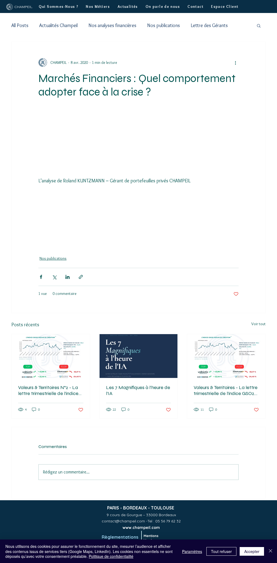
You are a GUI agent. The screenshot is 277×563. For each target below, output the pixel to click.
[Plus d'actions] (235, 62)
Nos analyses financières (112, 25)
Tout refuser (221, 551)
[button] (58, 6)
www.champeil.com (141, 527)
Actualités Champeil (58, 25)
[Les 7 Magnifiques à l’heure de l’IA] (139, 356)
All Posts (19, 25)
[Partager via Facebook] (41, 276)
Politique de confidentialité (111, 556)
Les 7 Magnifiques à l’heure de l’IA (138, 390)
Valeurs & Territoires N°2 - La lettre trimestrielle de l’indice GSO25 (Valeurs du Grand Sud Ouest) (49, 390)
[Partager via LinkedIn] (67, 276)
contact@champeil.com (123, 521)
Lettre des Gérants (209, 25)
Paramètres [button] (192, 551)
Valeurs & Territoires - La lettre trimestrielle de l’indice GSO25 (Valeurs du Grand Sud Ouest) (226, 390)
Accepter (251, 551)
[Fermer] (270, 551)
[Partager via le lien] (80, 276)
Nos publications (163, 25)
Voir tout (258, 323)
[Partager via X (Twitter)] (54, 276)
